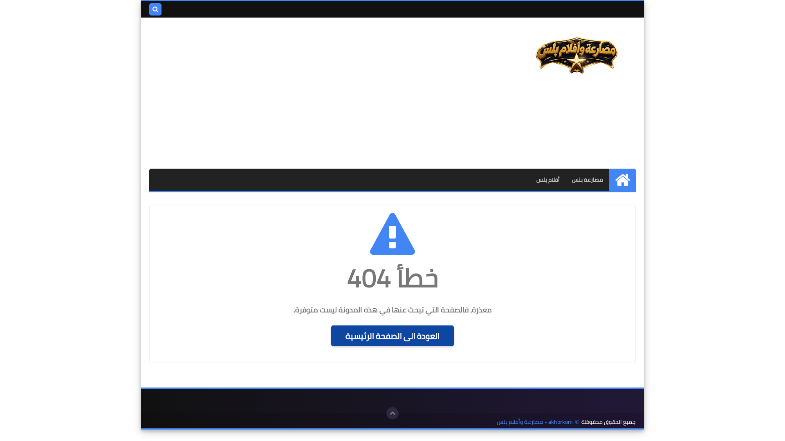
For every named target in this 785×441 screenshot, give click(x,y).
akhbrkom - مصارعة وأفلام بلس (535, 422)
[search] (155, 9)
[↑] (392, 413)
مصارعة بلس (587, 179)
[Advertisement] (298, 93)
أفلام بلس (548, 179)
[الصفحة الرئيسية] (622, 180)
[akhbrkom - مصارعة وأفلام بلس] (576, 55)
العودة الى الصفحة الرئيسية (392, 336)
